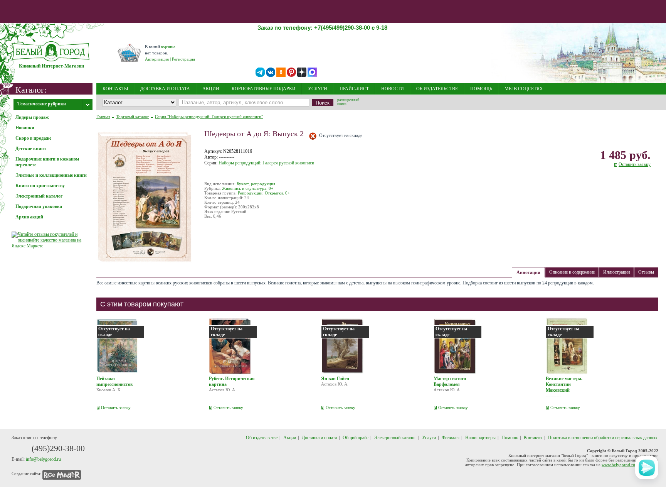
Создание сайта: (26, 473)
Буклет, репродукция (256, 183)
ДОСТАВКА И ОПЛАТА (165, 88)
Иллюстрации (616, 272)
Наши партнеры (480, 437)
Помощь (509, 437)
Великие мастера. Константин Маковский (564, 384)
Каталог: (31, 89)
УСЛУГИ (317, 88)
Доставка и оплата (319, 437)
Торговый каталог (132, 116)
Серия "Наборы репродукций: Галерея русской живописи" (209, 116)
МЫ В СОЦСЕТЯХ (524, 88)
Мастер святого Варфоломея (450, 381)
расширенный (348, 102)
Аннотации (528, 272)
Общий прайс (355, 437)
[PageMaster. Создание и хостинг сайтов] (61, 473)
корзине (168, 46)
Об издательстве (262, 437)
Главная (103, 116)
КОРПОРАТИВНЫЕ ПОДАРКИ (264, 88)
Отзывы (646, 272)
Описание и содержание (572, 272)
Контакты (533, 437)
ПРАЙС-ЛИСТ (354, 88)
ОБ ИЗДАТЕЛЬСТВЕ (437, 88)
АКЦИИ (210, 88)
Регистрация (183, 59)
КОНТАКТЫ (115, 88)
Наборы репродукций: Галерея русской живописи (266, 163)
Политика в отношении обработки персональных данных (603, 437)
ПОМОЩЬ (481, 88)
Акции (289, 437)
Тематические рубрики (41, 104)
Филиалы (450, 437)
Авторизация (157, 59)
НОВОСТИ (392, 88)
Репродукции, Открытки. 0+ (264, 193)
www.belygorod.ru (618, 464)
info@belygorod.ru (43, 459)
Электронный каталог (395, 437)
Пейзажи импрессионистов (114, 381)
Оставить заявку (635, 164)
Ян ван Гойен (335, 378)
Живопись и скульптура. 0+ (247, 188)
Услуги (429, 437)
